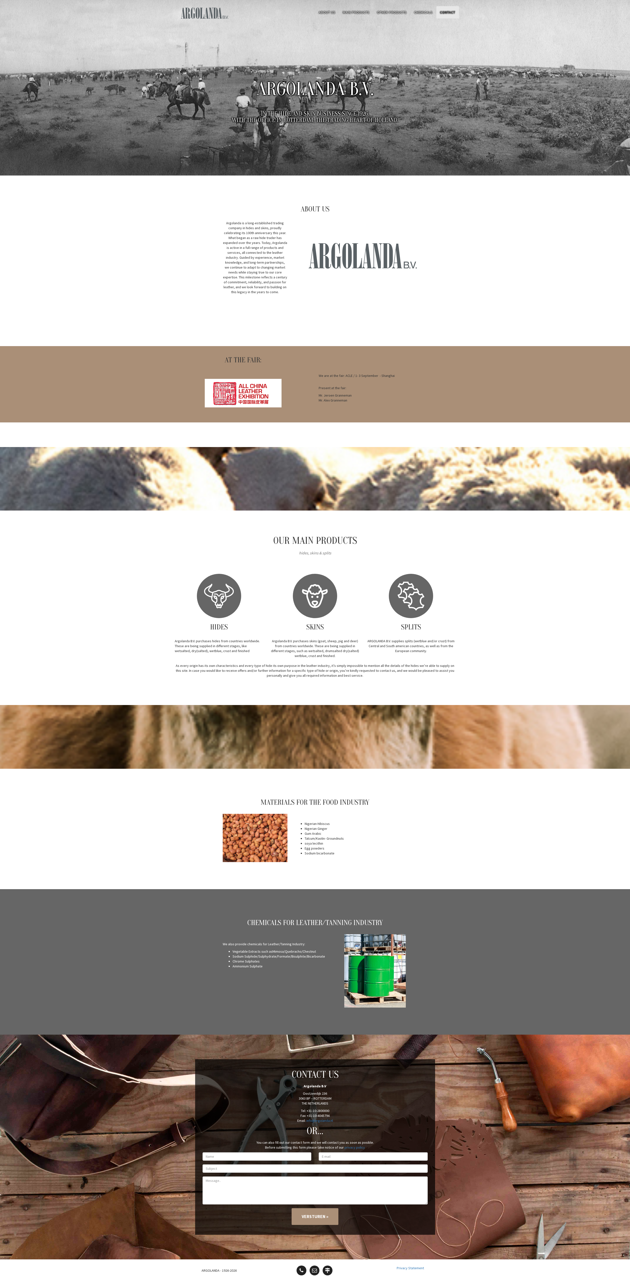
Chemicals (423, 12)
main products (356, 12)
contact (447, 12)
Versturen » (315, 1216)
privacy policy (355, 1147)
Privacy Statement (410, 1268)
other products (392, 12)
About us (327, 12)
